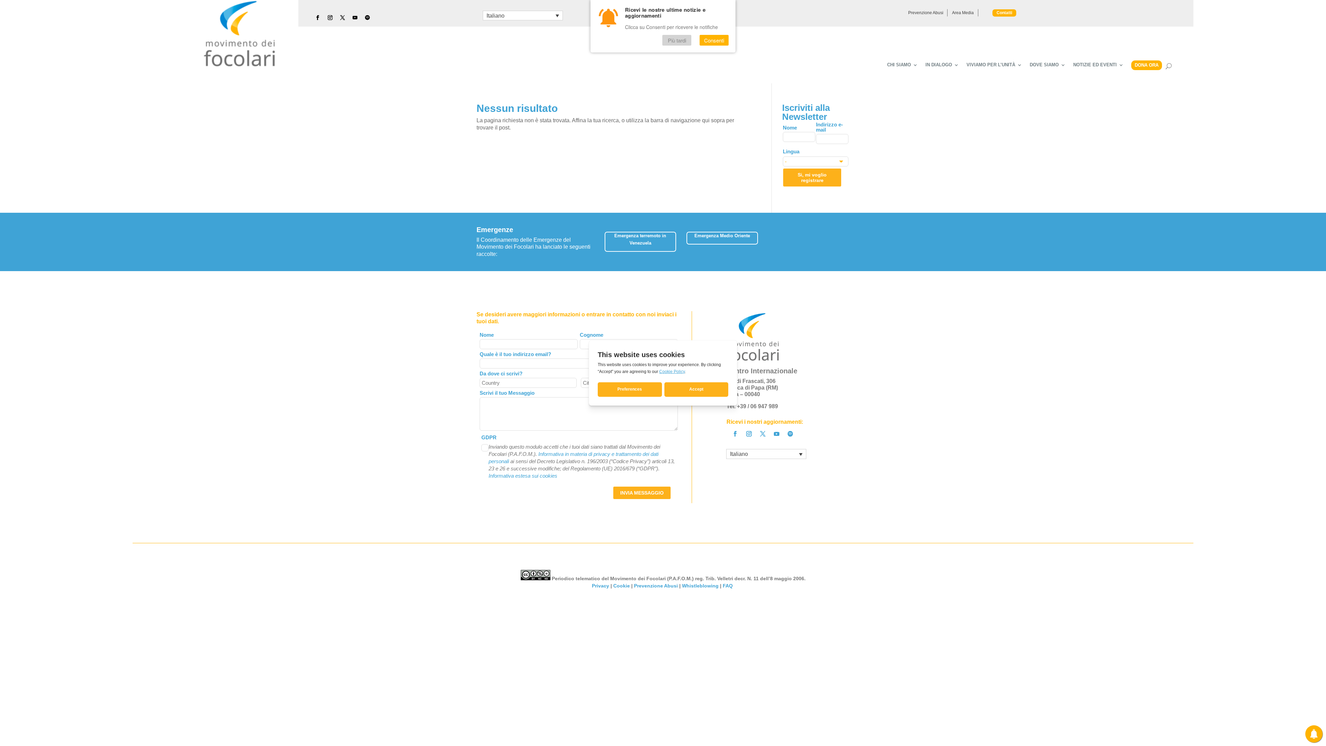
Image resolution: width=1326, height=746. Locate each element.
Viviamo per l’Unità (991, 65)
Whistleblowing (700, 586)
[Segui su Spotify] (367, 17)
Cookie (621, 586)
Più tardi (677, 40)
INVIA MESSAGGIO (642, 493)
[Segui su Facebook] (318, 17)
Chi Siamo (899, 65)
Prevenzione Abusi (925, 12)
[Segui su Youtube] (355, 17)
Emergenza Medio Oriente (722, 235)
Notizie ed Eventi (1095, 65)
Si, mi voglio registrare (812, 177)
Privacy (600, 586)
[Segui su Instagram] (330, 17)
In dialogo (938, 65)
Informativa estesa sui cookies (523, 476)
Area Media (963, 12)
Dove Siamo (1044, 65)
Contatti (1004, 12)
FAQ (728, 586)
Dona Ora (1147, 65)
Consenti (714, 40)
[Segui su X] (342, 17)
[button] (844, 239)
